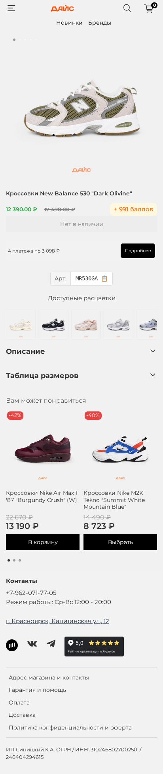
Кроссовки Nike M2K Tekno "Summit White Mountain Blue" (114, 499)
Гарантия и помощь (37, 689)
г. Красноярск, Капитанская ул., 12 (57, 621)
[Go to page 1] (9, 560)
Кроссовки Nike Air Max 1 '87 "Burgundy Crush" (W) (42, 496)
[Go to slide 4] (31, 40)
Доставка (22, 714)
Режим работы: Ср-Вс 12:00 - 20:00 (58, 602)
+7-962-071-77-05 (31, 592)
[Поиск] (127, 8)
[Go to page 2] (14, 560)
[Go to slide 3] (25, 40)
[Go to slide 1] (14, 40)
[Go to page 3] (20, 560)
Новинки (69, 22)
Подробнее (138, 250)
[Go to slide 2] (20, 40)
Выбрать (120, 542)
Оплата (19, 702)
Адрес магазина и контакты (49, 677)
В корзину (43, 542)
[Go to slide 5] (36, 40)
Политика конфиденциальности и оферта (70, 727)
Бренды (99, 22)
